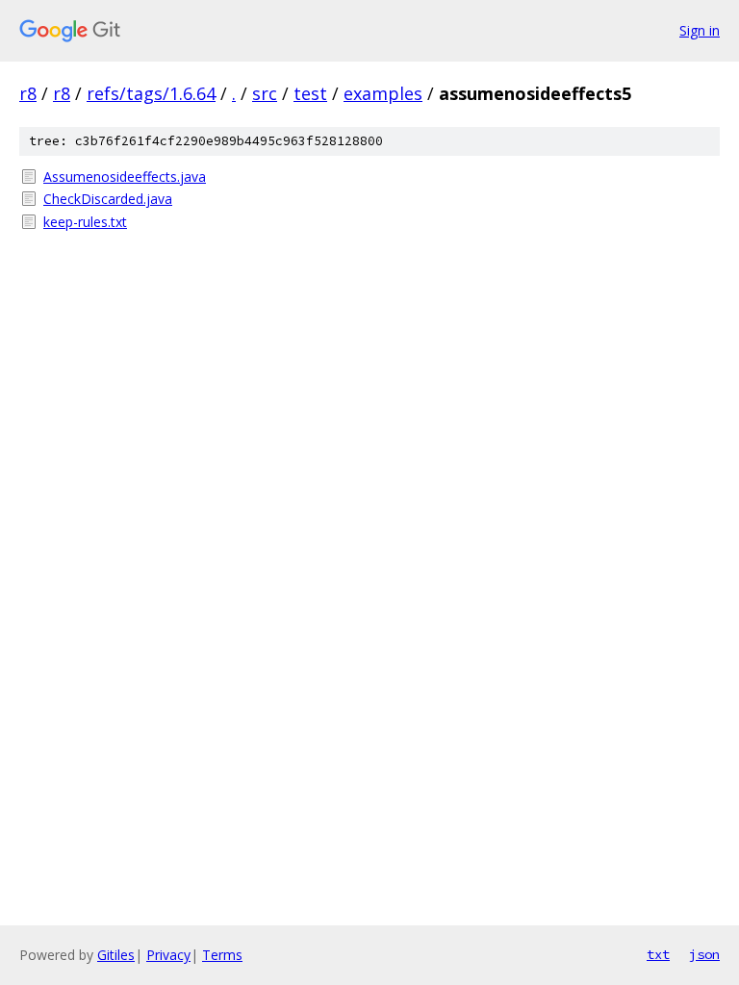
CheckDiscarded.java (107, 198)
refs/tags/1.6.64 (151, 93)
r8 (28, 93)
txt (658, 954)
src (264, 93)
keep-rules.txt (85, 222)
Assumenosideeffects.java (124, 176)
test (310, 93)
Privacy (168, 955)
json (704, 954)
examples (383, 93)
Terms (222, 955)
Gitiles (116, 955)
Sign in (699, 30)
